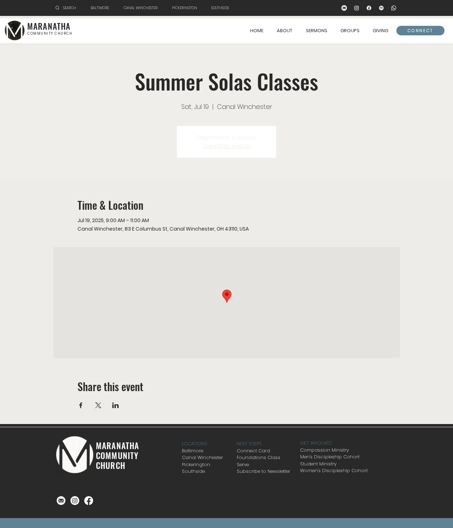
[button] (350, 31)
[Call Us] (394, 8)
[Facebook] (369, 8)
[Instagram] (357, 8)
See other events (226, 146)
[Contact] (344, 8)
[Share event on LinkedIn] (115, 405)
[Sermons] (381, 8)
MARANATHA (48, 26)
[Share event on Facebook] (81, 405)
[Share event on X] (98, 405)
